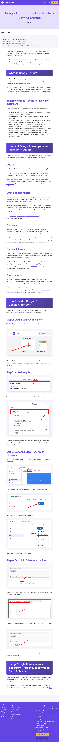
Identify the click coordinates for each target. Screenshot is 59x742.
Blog (2, 716)
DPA (12, 716)
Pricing (3, 712)
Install (54, 2)
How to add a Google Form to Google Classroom (14, 43)
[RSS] (46, 738)
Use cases (4, 707)
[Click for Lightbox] (29, 343)
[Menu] (49, 2)
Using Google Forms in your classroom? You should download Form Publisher (21, 45)
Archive (13, 719)
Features (3, 709)
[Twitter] (40, 738)
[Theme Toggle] (45, 2)
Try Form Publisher (42, 734)
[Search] (47, 2)
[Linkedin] (43, 738)
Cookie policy (14, 712)
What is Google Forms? (8, 37)
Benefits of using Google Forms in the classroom (15, 39)
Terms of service (15, 707)
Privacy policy (15, 709)
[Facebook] (37, 738)
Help (2, 714)
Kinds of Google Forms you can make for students (15, 41)
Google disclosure (16, 714)
